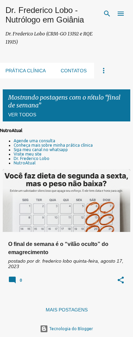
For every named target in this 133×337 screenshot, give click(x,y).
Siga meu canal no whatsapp (41, 149)
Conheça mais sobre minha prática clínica (53, 145)
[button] (121, 280)
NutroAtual (24, 163)
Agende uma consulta (34, 140)
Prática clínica (25, 70)
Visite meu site (28, 154)
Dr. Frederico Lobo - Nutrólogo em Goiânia (44, 14)
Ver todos (22, 114)
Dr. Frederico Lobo (31, 158)
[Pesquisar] (107, 13)
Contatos (74, 70)
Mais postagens (67, 309)
